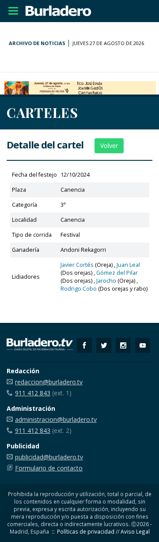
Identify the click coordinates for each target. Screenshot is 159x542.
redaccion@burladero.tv (49, 382)
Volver (109, 145)
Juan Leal (128, 265)
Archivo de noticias (37, 43)
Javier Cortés (77, 265)
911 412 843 (32, 393)
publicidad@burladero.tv (49, 457)
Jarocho (106, 280)
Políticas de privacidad (85, 531)
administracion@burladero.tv (56, 419)
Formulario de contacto (49, 468)
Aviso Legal (135, 531)
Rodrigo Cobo (79, 288)
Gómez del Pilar (117, 273)
